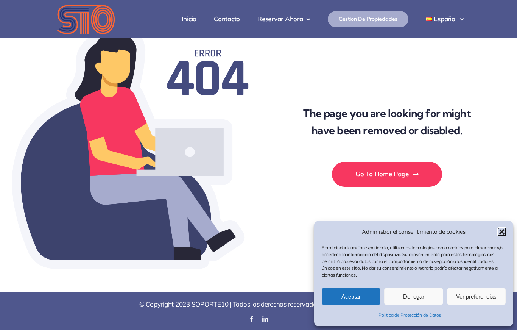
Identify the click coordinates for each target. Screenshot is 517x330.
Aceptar (351, 296)
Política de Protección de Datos (409, 315)
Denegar (413, 296)
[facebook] (252, 319)
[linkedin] (265, 319)
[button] (502, 232)
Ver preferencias (476, 296)
